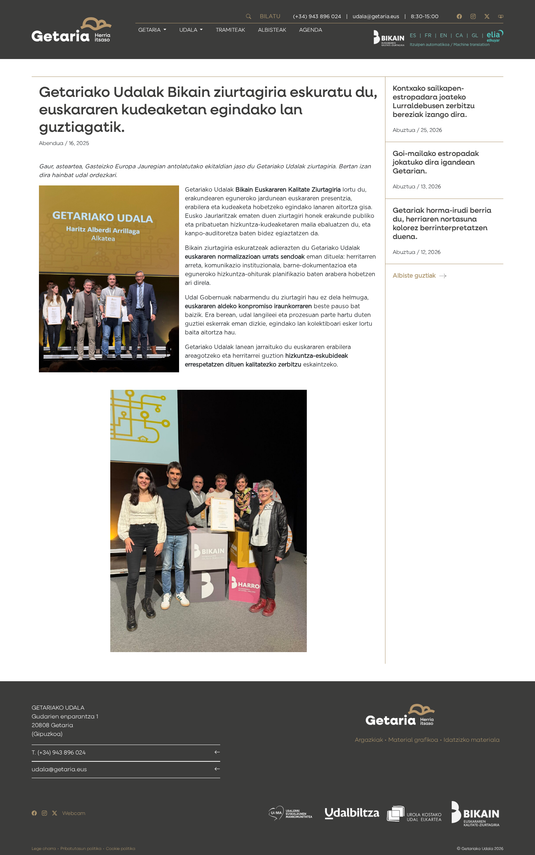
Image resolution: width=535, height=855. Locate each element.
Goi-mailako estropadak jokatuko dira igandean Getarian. (436, 162)
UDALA (189, 30)
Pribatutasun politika (80, 849)
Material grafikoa (413, 740)
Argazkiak (369, 740)
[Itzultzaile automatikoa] (495, 36)
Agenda (310, 30)
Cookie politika (120, 849)
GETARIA (150, 30)
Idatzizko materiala (472, 740)
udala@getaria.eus (376, 16)
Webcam (73, 813)
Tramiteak (230, 30)
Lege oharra (44, 849)
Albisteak (272, 30)
